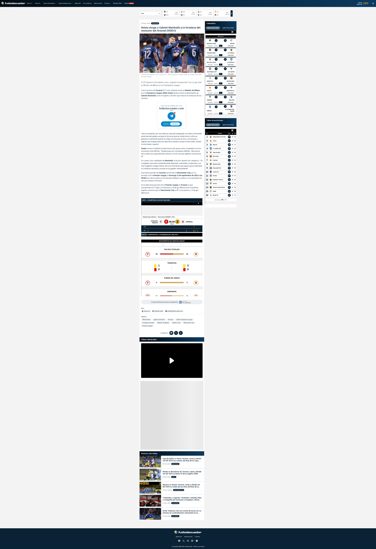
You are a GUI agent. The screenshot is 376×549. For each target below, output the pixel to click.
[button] (30, 3)
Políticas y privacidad (198, 546)
